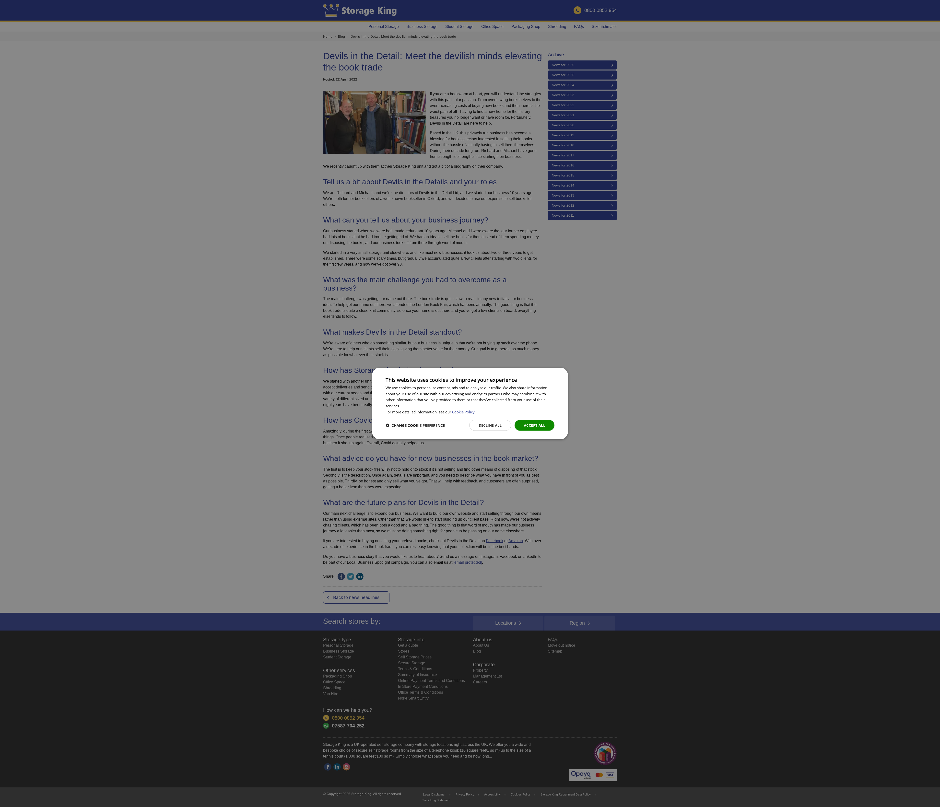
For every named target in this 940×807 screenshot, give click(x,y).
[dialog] (470, 403)
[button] (415, 425)
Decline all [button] (490, 425)
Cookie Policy (463, 411)
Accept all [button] (534, 425)
